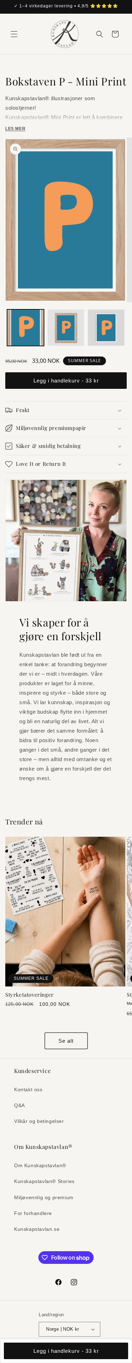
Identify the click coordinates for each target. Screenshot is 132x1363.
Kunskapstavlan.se (36, 1229)
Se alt (66, 1041)
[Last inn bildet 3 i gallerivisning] (106, 327)
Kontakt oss (28, 1089)
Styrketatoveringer (29, 994)
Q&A (19, 1105)
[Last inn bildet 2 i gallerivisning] (66, 327)
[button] (14, 34)
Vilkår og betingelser (39, 1121)
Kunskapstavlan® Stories (44, 1181)
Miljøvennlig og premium (44, 1197)
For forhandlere (33, 1213)
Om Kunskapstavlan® (40, 1165)
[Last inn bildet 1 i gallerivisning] (25, 327)
